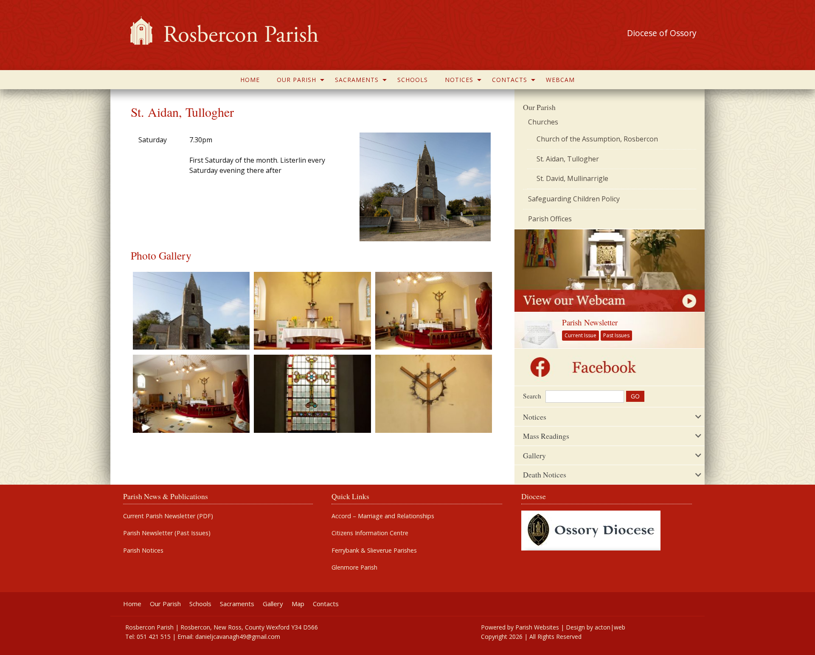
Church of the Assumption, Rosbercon (597, 139)
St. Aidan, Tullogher (568, 159)
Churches (543, 122)
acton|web (610, 627)
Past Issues (616, 335)
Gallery (273, 604)
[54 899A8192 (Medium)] (191, 310)
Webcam (560, 80)
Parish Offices (550, 218)
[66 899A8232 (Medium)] (312, 310)
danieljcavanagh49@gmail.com (237, 636)
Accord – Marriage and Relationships (383, 516)
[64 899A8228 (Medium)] (433, 310)
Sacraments (357, 80)
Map (298, 604)
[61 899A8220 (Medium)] (312, 393)
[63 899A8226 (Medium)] (191, 393)
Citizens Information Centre (370, 533)
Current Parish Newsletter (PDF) (168, 516)
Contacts (509, 80)
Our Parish (296, 80)
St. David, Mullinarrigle (572, 178)
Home (250, 80)
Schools (412, 80)
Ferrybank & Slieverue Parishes (374, 550)
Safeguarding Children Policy (574, 198)
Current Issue (580, 335)
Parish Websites (537, 627)
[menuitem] (250, 79)
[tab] (609, 416)
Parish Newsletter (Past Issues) (167, 533)
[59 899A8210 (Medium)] (433, 393)
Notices (459, 80)
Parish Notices (143, 550)
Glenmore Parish (354, 567)
